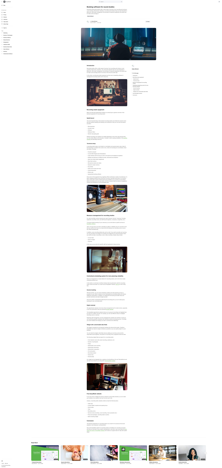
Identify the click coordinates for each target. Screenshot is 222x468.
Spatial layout (136, 78)
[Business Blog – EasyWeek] (7, 2)
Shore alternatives (95, 462)
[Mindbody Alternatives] (133, 453)
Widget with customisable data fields (140, 91)
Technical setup (136, 80)
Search (102, 1)
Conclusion (135, 95)
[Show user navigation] (219, 2)
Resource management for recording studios (140, 83)
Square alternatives (65, 462)
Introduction (135, 75)
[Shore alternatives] (104, 453)
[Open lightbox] (154, 29)
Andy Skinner (94, 21)
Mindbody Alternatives (125, 462)
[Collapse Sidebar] (2, 2)
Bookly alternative (183, 462)
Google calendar (109, 309)
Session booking (136, 88)
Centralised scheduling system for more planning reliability (140, 86)
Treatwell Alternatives (36, 462)
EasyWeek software (91, 223)
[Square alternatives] (74, 453)
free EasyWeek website (110, 360)
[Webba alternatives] (162, 453)
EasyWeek (181, 463)
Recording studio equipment (138, 77)
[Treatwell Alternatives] (45, 453)
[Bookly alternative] (192, 453)
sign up (117, 284)
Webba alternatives (153, 462)
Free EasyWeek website (137, 93)
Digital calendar (136, 89)
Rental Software (90, 16)
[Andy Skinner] (88, 22)
